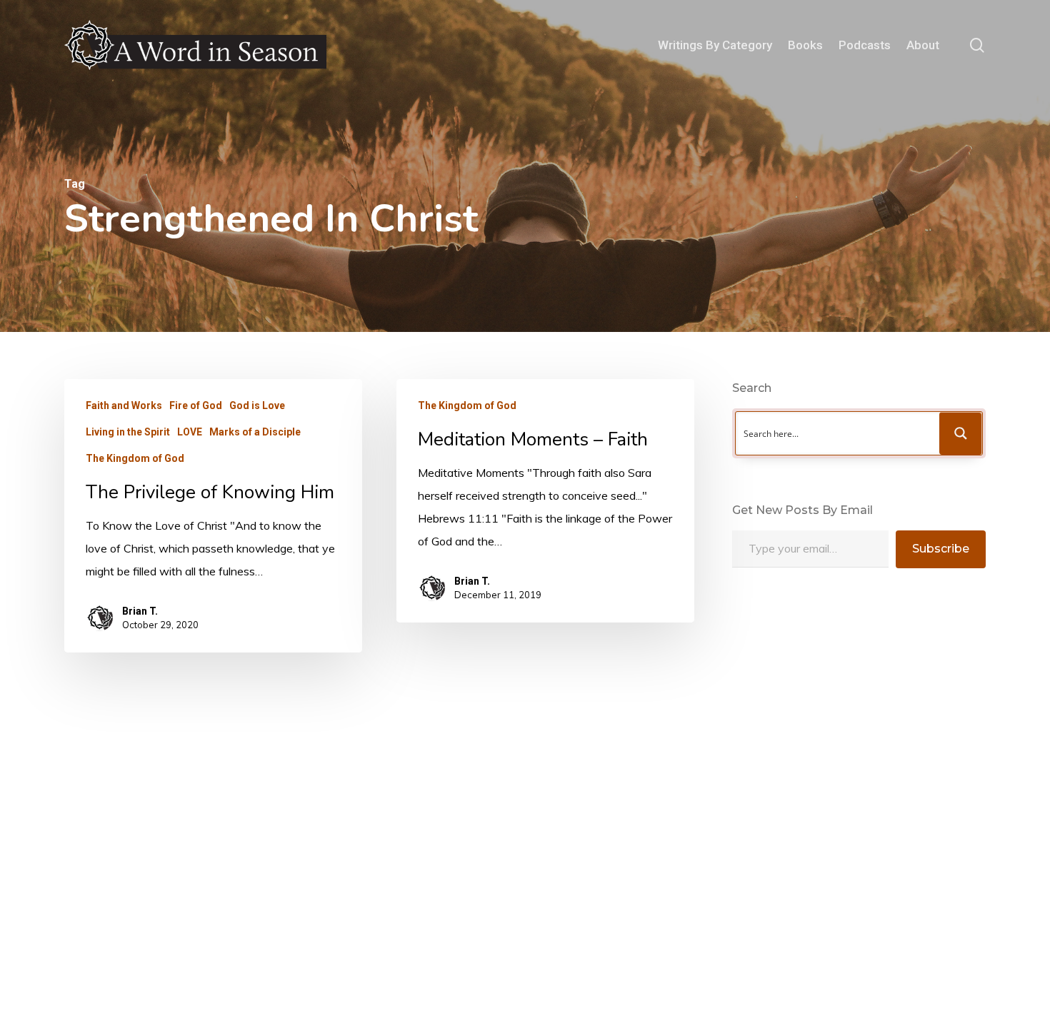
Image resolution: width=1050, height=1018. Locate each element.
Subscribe (940, 548)
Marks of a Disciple (255, 432)
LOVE (189, 432)
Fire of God (195, 405)
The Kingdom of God (135, 458)
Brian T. (140, 611)
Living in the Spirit (128, 432)
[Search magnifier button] (960, 433)
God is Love (257, 405)
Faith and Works (124, 405)
